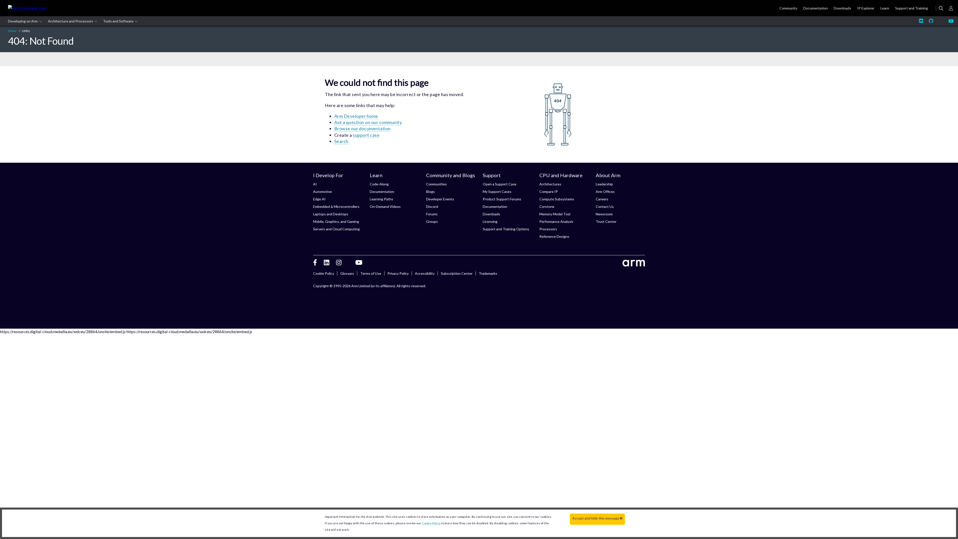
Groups (432, 221)
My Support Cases (497, 191)
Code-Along (379, 184)
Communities (436, 184)
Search (341, 141)
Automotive (322, 191)
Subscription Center (457, 273)
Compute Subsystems (556, 199)
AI (315, 184)
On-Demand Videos (385, 206)
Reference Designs (554, 236)
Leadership (604, 184)
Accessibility (425, 273)
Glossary (347, 273)
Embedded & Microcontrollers (336, 206)
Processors (548, 229)
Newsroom (604, 214)
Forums (432, 214)
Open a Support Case (499, 184)
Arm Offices (605, 191)
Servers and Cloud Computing (336, 229)
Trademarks (488, 273)
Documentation (382, 191)
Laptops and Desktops (330, 214)
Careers (602, 199)
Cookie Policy (323, 273)
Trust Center (606, 221)
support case (366, 135)
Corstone (546, 206)
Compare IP (548, 191)
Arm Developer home (356, 116)
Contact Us (605, 206)
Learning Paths (381, 199)
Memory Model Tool (554, 214)
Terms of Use (370, 273)
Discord (432, 206)
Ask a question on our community (368, 122)
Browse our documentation (362, 128)
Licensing (490, 221)
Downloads (491, 214)
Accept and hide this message (596, 518)
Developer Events (440, 199)
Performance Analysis (556, 221)
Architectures (550, 184)
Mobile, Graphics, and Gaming (336, 221)
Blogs (430, 191)
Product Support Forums (502, 199)
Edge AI (319, 199)
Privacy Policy (398, 273)
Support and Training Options (506, 229)
